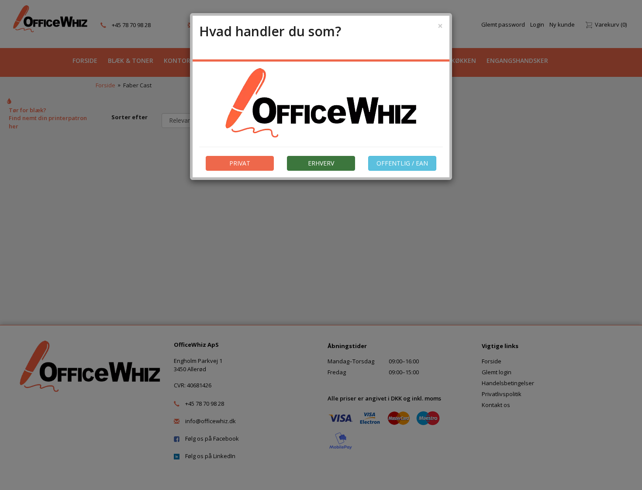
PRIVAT (239, 163)
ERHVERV (321, 163)
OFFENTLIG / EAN (402, 163)
